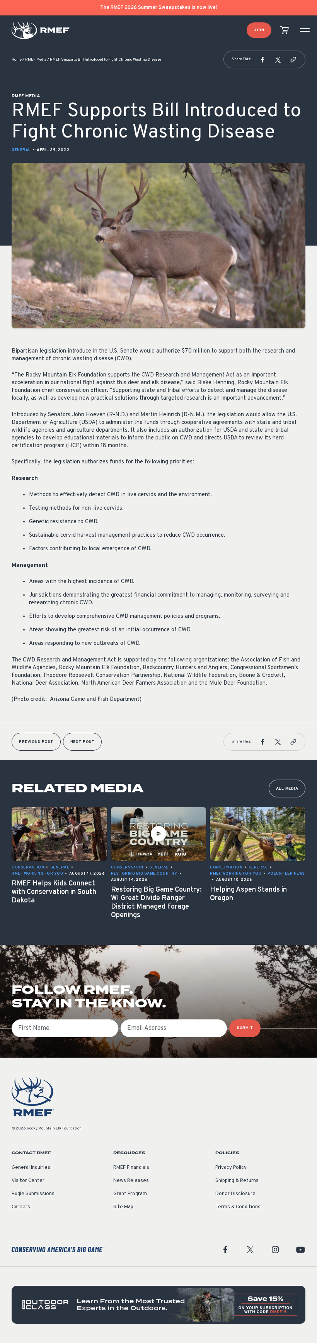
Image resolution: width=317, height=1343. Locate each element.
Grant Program (130, 1194)
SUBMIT (245, 1028)
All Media (287, 788)
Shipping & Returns (237, 1181)
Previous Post (36, 741)
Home (17, 59)
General (21, 150)
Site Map (123, 1207)
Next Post (82, 741)
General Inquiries (31, 1168)
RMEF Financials (131, 1168)
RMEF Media (35, 59)
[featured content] (158, 1305)
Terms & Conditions (238, 1207)
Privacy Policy (231, 1168)
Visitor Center (28, 1181)
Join (259, 30)
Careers (21, 1207)
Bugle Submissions (33, 1194)
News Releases (131, 1181)
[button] (262, 59)
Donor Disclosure (235, 1194)
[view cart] (284, 30)
